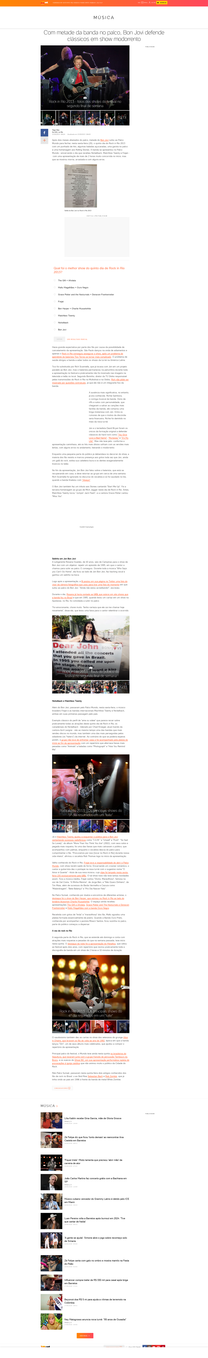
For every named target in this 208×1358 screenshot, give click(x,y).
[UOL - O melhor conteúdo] (44, 2)
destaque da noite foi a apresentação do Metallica (92, 943)
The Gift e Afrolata (76, 904)
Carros (79, 9)
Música (104, 17)
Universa (112, 9)
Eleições (58, 9)
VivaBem (119, 9)
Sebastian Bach (95, 1076)
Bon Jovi (104, 140)
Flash (51, 9)
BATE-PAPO (66, 2)
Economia (86, 9)
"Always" (86, 480)
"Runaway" (113, 438)
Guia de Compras (163, 9)
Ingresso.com (57, 2)
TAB (146, 9)
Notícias (65, 9)
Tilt (124, 9)
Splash (106, 9)
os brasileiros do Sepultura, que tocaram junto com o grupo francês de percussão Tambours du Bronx (90, 1056)
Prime (149, 9)
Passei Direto (84, 2)
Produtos (45, 9)
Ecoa (128, 9)
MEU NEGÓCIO (75, 2)
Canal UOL (135, 9)
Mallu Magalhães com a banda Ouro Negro (88, 908)
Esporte (99, 9)
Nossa (142, 9)
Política (72, 9)
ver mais (83, 1336)
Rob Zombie (111, 1076)
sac (139, 2)
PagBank (93, 2)
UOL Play (100, 2)
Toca (154, 9)
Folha (92, 9)
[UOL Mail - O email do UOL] (144, 2)
